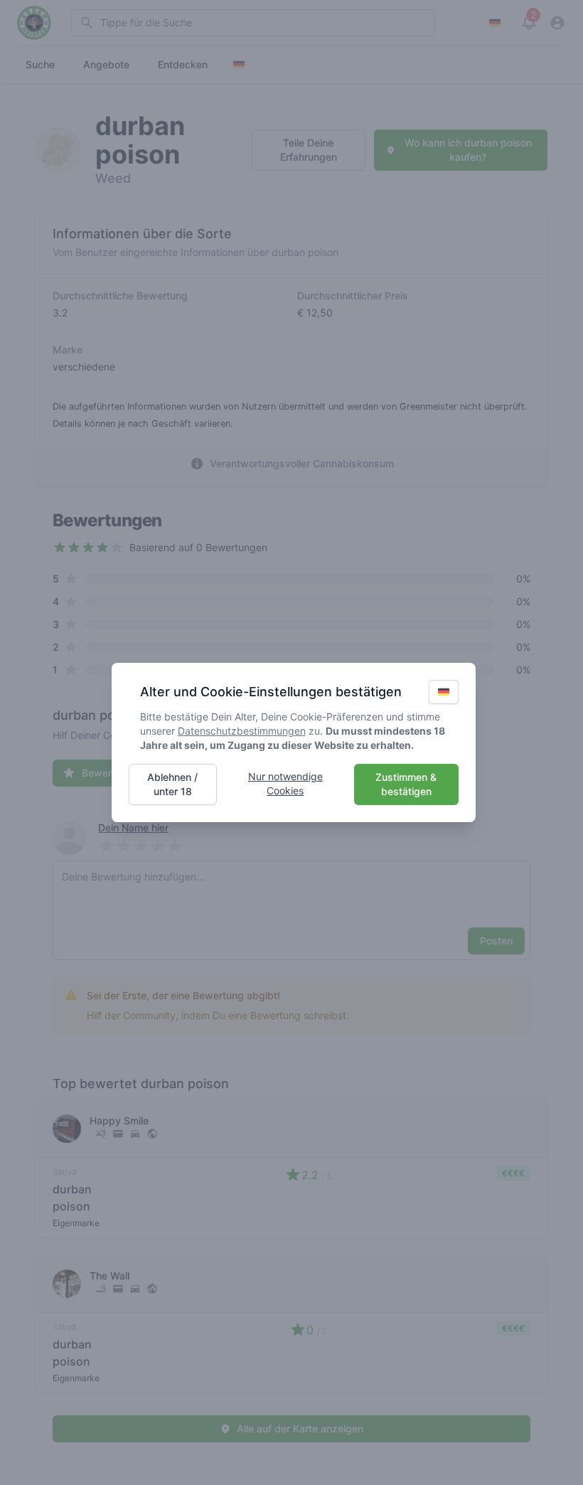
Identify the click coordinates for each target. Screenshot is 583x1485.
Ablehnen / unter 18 (172, 784)
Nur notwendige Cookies (285, 783)
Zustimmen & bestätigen (406, 784)
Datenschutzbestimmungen (242, 731)
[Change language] (444, 692)
